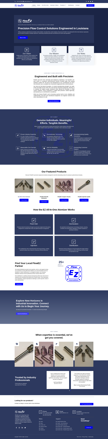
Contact (77, 5)
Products (62, 5)
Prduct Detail (24, 200)
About (38, 5)
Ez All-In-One (45, 5)
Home (33, 5)
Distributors (71, 5)
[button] (69, 390)
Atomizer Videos (54, 5)
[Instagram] (86, 1)
